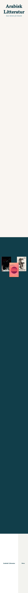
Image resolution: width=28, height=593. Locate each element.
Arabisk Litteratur (9, 563)
